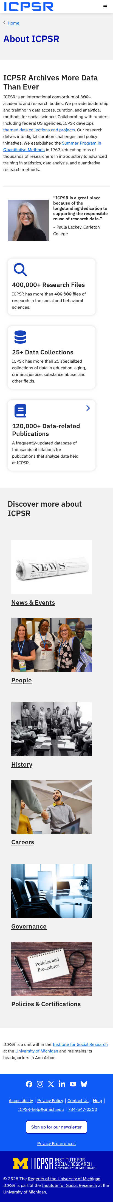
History (21, 764)
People (21, 680)
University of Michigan (36, 1051)
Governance (29, 926)
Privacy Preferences (56, 1143)
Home (13, 23)
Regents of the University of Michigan (64, 1179)
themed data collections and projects (39, 130)
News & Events (33, 602)
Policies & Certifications (46, 1004)
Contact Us (78, 1100)
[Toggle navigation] (105, 6)
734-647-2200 (82, 1109)
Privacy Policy (50, 1100)
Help (97, 1100)
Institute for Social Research (80, 1044)
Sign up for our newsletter (56, 1127)
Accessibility (21, 1100)
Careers (22, 842)
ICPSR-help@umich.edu (41, 1109)
